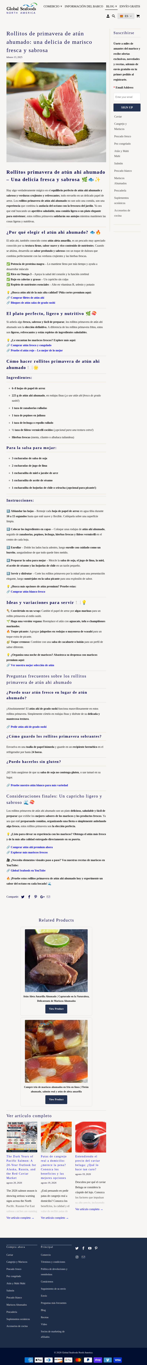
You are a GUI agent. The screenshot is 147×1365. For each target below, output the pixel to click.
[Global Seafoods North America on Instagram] (77, 1257)
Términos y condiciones (53, 1262)
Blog (111, 6)
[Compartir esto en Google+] (41, 897)
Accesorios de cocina (122, 213)
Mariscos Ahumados (120, 181)
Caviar (118, 116)
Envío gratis (130, 6)
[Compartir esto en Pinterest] (35, 897)
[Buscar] (114, 16)
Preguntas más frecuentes (53, 1303)
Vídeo (44, 1324)
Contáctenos (47, 1281)
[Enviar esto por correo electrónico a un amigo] (48, 897)
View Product (56, 1009)
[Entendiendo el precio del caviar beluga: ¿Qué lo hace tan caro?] (90, 1137)
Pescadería (120, 190)
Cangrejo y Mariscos (120, 126)
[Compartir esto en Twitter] (22, 897)
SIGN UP (127, 107)
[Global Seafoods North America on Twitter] (77, 1248)
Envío (44, 1295)
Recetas (44, 1317)
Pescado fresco (122, 136)
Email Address (124, 87)
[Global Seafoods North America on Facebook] (84, 1248)
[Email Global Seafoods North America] (84, 1257)
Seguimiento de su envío (53, 1288)
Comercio (53, 6)
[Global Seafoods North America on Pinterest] (96, 1248)
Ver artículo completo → (20, 1217)
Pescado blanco (123, 170)
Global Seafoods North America (77, 1352)
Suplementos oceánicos (121, 200)
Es (126, 16)
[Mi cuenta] (108, 16)
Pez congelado (122, 143)
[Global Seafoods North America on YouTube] (90, 1248)
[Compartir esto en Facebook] (29, 897)
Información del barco (84, 6)
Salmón (118, 163)
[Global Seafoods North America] (21, 9)
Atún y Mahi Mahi (121, 153)
